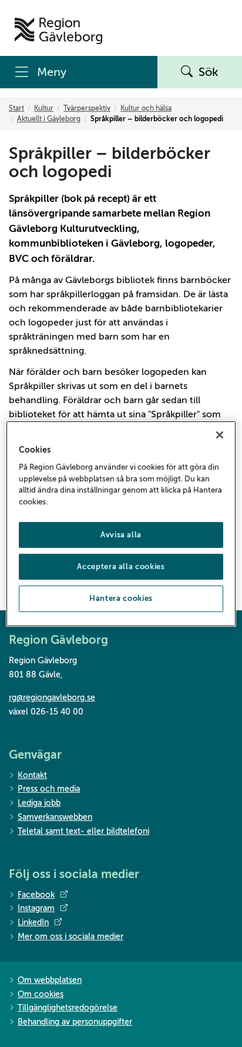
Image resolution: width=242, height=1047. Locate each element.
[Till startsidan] (58, 31)
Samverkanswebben (55, 817)
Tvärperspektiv (86, 108)
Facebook (36, 894)
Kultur (43, 108)
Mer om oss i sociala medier (70, 936)
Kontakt (32, 775)
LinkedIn (33, 922)
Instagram (36, 908)
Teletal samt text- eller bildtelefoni (83, 831)
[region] (121, 523)
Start (16, 108)
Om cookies (40, 994)
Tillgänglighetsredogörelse (67, 1007)
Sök (209, 72)
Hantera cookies (121, 598)
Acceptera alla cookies (120, 566)
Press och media (49, 789)
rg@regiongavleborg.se (52, 697)
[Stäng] (220, 434)
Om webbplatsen (50, 980)
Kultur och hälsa (146, 108)
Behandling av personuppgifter (75, 1022)
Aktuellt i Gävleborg (48, 119)
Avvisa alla (121, 534)
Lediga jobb (39, 803)
